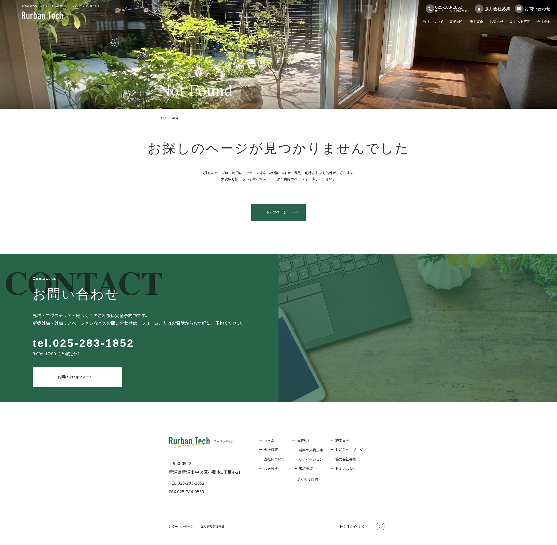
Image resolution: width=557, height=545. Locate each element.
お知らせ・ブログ (349, 449)
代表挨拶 (271, 468)
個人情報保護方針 (212, 526)
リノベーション (311, 459)
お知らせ (496, 21)
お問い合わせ (537, 8)
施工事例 (476, 21)
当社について (433, 21)
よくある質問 (520, 21)
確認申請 (306, 468)
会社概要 (543, 21)
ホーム (411, 21)
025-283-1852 (93, 343)
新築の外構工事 (311, 449)
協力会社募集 (497, 8)
